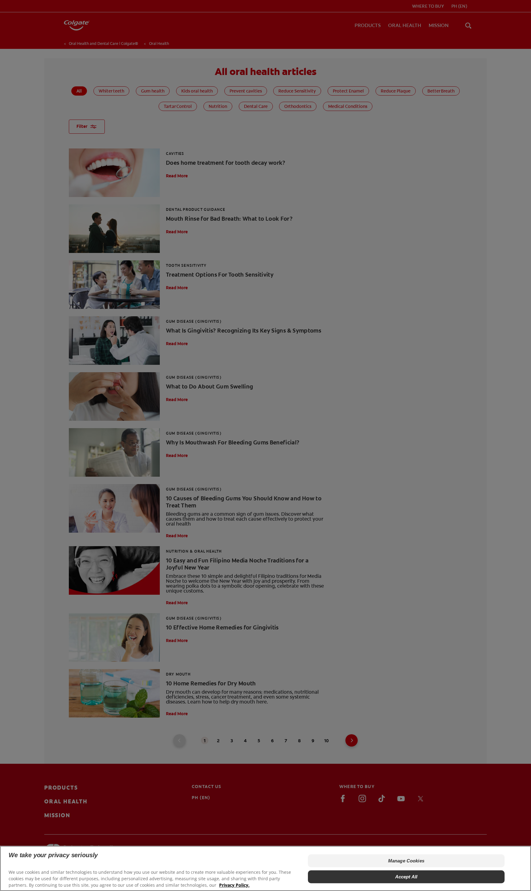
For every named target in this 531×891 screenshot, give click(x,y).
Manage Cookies (406, 860)
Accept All (406, 876)
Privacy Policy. (234, 885)
